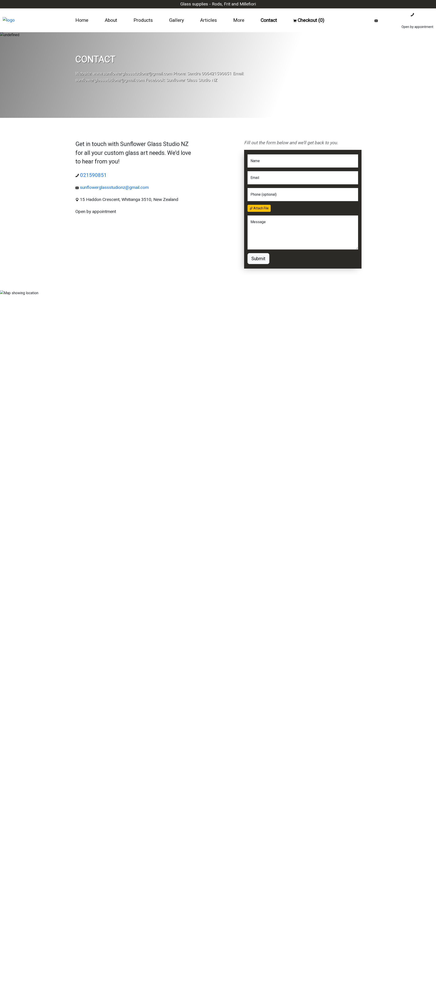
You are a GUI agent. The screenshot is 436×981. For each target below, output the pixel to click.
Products (143, 20)
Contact (269, 20)
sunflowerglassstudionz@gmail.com (405, 21)
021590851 (423, 14)
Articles (208, 20)
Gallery (176, 20)
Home (81, 20)
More (238, 20)
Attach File (261, 208)
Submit (258, 258)
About (111, 20)
